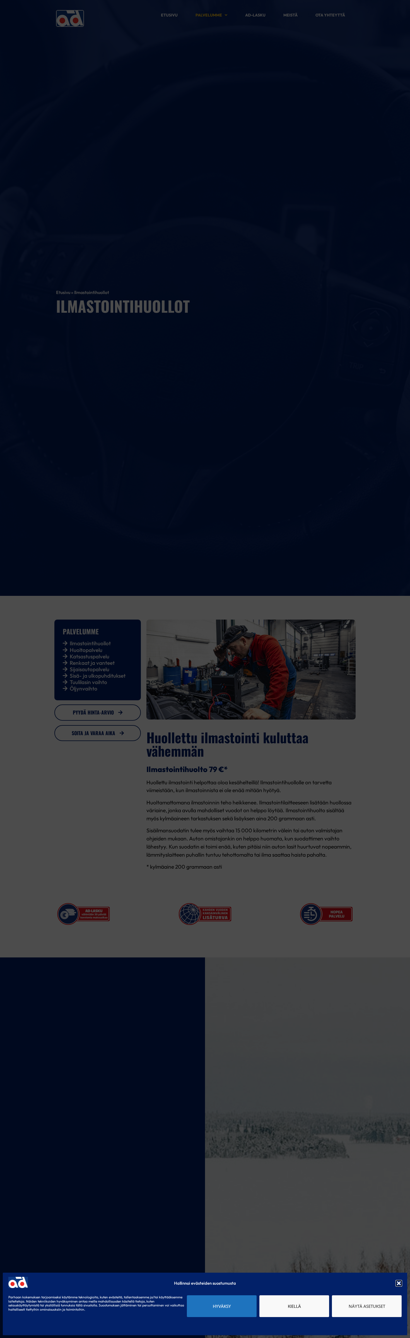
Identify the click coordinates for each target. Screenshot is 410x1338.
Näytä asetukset (367, 1306)
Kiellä (294, 1306)
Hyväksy (222, 1306)
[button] (399, 1283)
